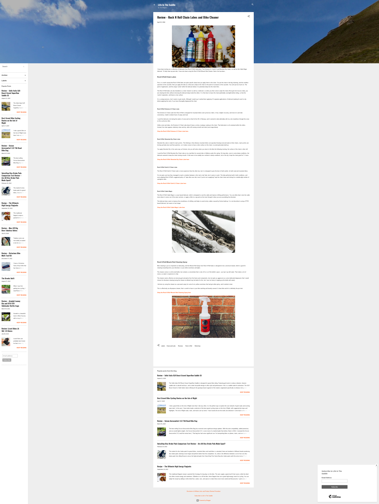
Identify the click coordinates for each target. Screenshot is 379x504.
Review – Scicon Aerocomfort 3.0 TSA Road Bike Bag (177, 421)
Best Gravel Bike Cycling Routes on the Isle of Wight (177, 398)
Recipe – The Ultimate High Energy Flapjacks (174, 466)
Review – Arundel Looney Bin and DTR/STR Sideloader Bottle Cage (11, 303)
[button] (248, 16)
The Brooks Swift (8, 278)
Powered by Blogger (205, 500)
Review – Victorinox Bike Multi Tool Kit (11, 254)
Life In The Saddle (166, 5)
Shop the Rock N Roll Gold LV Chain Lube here (171, 183)
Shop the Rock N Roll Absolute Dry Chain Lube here (173, 159)
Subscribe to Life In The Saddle (204, 495)
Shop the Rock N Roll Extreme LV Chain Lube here (172, 131)
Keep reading (245, 392)
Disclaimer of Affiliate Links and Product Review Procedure (203, 491)
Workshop (197, 346)
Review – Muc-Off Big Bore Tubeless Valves (10, 229)
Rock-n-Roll (188, 346)
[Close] (376, 465)
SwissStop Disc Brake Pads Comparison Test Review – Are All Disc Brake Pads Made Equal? (191, 443)
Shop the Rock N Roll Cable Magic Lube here (171, 207)
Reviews (180, 346)
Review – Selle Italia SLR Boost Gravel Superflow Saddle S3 (179, 375)
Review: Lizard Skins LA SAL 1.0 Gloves (10, 329)
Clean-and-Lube (171, 346)
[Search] (252, 4)
